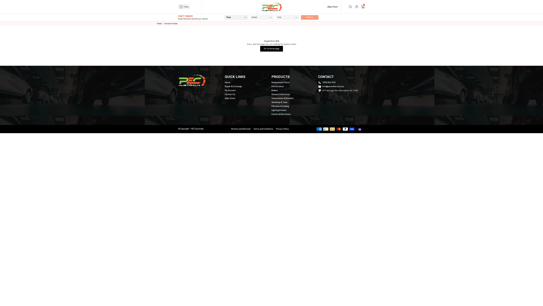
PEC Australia (197, 129)
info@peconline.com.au (333, 86)
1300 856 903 (329, 82)
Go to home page (271, 48)
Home (159, 24)
